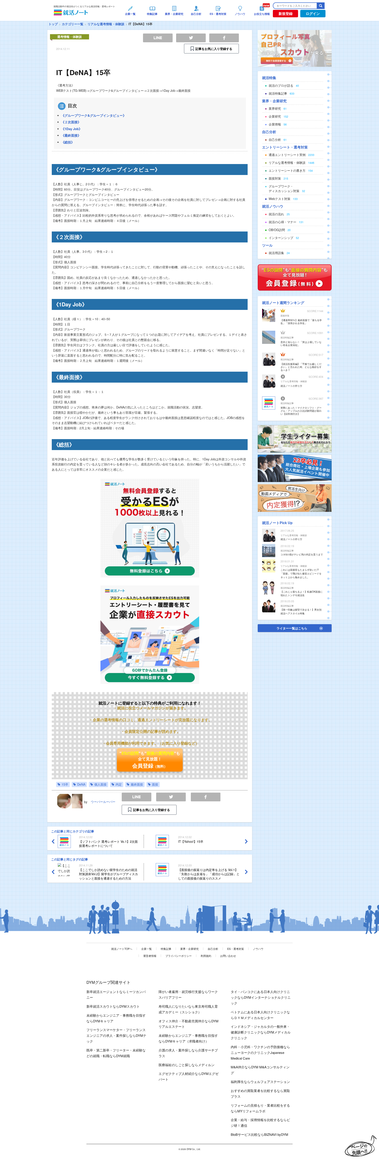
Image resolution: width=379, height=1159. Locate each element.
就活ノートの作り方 (291, 385)
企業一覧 (146, 949)
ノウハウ (258, 949)
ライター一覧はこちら (292, 628)
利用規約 (206, 956)
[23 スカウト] (295, 48)
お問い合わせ (228, 956)
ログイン (313, 13)
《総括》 (67, 142)
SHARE (205, 797)
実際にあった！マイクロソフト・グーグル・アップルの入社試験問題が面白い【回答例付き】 (301, 410)
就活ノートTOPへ (121, 949)
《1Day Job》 (71, 128)
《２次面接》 (71, 122)
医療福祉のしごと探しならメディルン (187, 1064)
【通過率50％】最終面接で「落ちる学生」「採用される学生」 (301, 321)
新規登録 (286, 13)
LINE (136, 797)
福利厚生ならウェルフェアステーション (260, 1081)
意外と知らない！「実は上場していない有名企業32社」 (301, 343)
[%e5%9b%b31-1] (295, 497)
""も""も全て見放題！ (150, 759)
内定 (119, 784)
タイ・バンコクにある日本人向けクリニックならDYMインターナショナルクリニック (261, 997)
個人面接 (100, 784)
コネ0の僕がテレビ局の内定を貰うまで (302, 554)
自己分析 (213, 949)
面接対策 (285, 315)
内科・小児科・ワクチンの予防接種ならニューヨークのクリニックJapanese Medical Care (260, 1052)
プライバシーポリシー (178, 956)
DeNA (81, 784)
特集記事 (166, 949)
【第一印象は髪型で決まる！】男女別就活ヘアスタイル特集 (301, 611)
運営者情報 (149, 956)
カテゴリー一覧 (72, 24)
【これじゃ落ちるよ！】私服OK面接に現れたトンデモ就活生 (302, 593)
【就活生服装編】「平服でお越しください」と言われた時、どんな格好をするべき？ (301, 367)
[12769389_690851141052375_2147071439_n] (295, 438)
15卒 (65, 784)
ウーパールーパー (103, 801)
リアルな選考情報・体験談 (106, 24)
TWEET (171, 797)
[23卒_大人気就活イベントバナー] (295, 468)
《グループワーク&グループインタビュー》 (93, 115)
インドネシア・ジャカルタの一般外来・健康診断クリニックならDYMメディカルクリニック (261, 1032)
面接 (155, 784)
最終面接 (137, 784)
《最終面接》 (71, 135)
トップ (53, 24)
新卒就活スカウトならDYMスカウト (113, 1006)
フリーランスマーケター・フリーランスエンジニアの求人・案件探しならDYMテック (116, 1035)
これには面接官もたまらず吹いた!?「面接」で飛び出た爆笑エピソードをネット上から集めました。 (301, 573)
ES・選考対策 (235, 949)
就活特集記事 (287, 337)
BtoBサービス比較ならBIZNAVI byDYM (259, 1134)
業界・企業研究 (189, 949)
